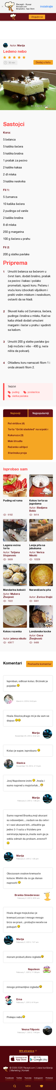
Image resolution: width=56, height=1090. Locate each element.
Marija (21, 45)
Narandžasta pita (41, 583)
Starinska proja (17, 452)
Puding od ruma (15, 495)
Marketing (15, 1070)
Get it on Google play (38, 1059)
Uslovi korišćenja (45, 1067)
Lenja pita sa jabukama (41, 540)
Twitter (19, 1078)
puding (15, 392)
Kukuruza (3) (15, 435)
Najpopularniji (41, 413)
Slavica (20, 762)
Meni (28, 1086)
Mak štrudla (15, 441)
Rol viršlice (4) (16, 423)
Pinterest (49, 1078)
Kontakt (25, 1070)
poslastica (34, 392)
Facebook (9, 1078)
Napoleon (34, 969)
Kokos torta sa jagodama (41, 495)
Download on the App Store (18, 1059)
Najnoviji (15, 413)
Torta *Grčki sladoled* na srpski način (28, 429)
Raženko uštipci (18, 446)
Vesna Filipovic (31, 1029)
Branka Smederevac (27, 894)
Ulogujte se (37, 17)
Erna (19, 999)
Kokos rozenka (15, 624)
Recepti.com (5, 1069)
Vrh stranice (26, 1050)
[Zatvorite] (2, 6)
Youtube (28, 1078)
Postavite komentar (39, 663)
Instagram (38, 1078)
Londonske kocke (41, 624)
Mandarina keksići (15, 583)
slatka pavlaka (20, 396)
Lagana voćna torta (15, 540)
